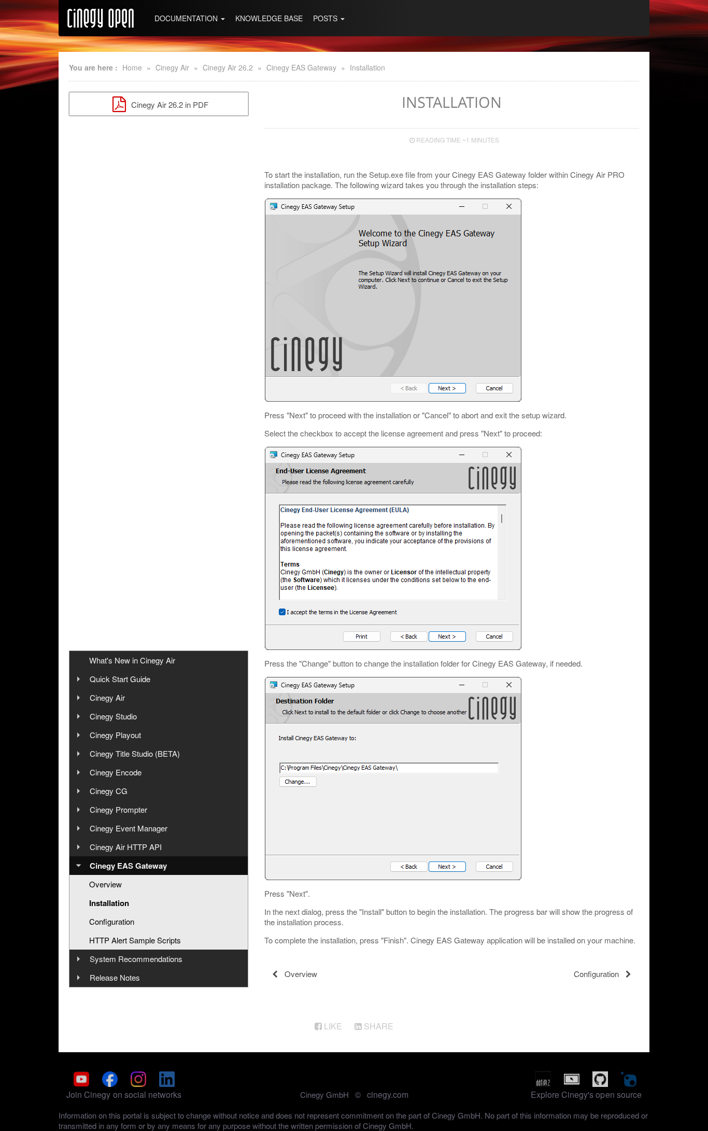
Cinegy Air (172, 67)
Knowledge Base (269, 18)
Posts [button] (326, 18)
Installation (367, 67)
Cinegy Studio (113, 716)
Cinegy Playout (115, 734)
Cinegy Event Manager (128, 828)
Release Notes (115, 977)
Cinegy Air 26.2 (228, 67)
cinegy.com (387, 1094)
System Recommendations (136, 958)
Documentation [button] (187, 18)
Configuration (111, 921)
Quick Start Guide (120, 678)
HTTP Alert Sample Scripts (135, 940)
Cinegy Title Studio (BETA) (135, 753)
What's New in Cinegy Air (132, 660)
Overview (105, 884)
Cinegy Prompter (118, 809)
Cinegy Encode (115, 772)
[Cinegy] (100, 18)
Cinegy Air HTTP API (126, 846)
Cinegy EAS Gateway (301, 67)
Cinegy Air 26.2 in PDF (168, 104)
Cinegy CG (109, 790)
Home (132, 67)
